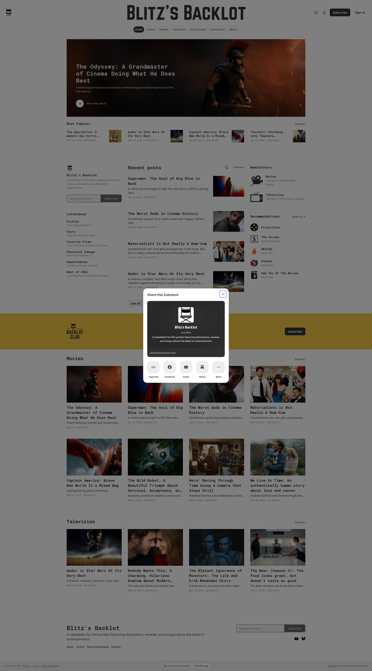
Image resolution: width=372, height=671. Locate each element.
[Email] (186, 367)
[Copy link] (153, 367)
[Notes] (202, 367)
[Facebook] (170, 367)
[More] (218, 367)
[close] (223, 294)
